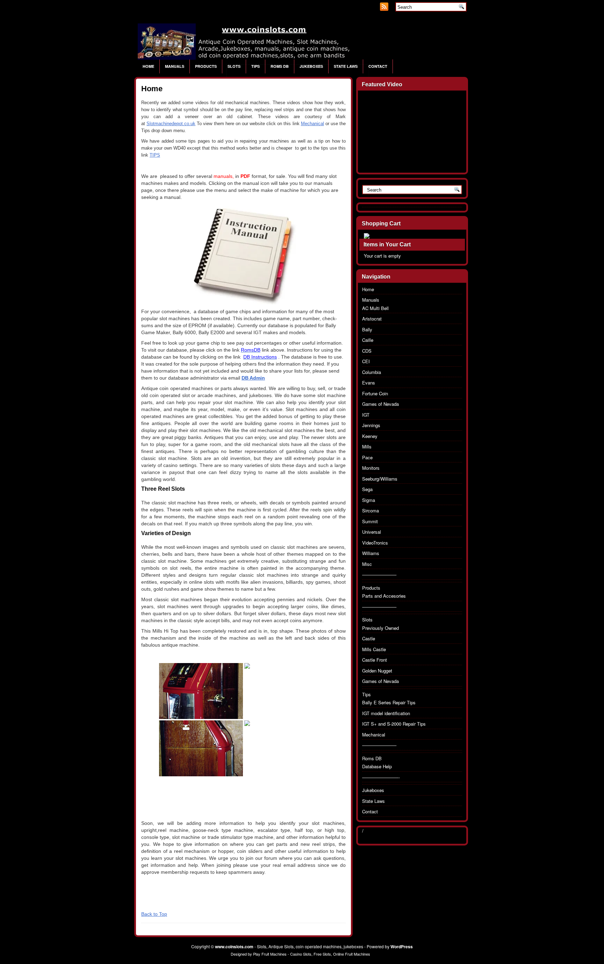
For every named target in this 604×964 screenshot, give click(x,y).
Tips (255, 66)
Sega (367, 489)
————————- (381, 777)
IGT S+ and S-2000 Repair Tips (394, 723)
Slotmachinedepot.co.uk (170, 123)
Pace (367, 457)
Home (148, 66)
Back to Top (154, 914)
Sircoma (370, 510)
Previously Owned (380, 628)
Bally (367, 329)
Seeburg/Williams (379, 478)
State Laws (346, 66)
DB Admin (253, 378)
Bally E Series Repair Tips (389, 702)
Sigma (368, 500)
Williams (370, 553)
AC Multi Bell (375, 308)
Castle (368, 638)
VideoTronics (375, 542)
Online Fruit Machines (351, 954)
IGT (365, 414)
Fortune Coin (375, 393)
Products (206, 66)
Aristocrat (372, 318)
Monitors (371, 468)
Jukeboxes (311, 66)
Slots (234, 66)
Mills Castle (374, 649)
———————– (379, 574)
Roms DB (280, 66)
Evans (368, 382)
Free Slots (322, 954)
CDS (367, 350)
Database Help (377, 766)
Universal (371, 531)
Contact (377, 66)
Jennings (371, 425)
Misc (367, 564)
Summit (370, 521)
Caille (367, 340)
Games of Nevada (380, 404)
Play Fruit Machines (270, 954)
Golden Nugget (377, 670)
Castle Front (374, 659)
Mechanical (312, 123)
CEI (366, 361)
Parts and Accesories (384, 595)
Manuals (174, 66)
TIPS (155, 155)
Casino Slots (300, 954)
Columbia (371, 372)
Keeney (370, 436)
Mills (367, 446)
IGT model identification (386, 713)
